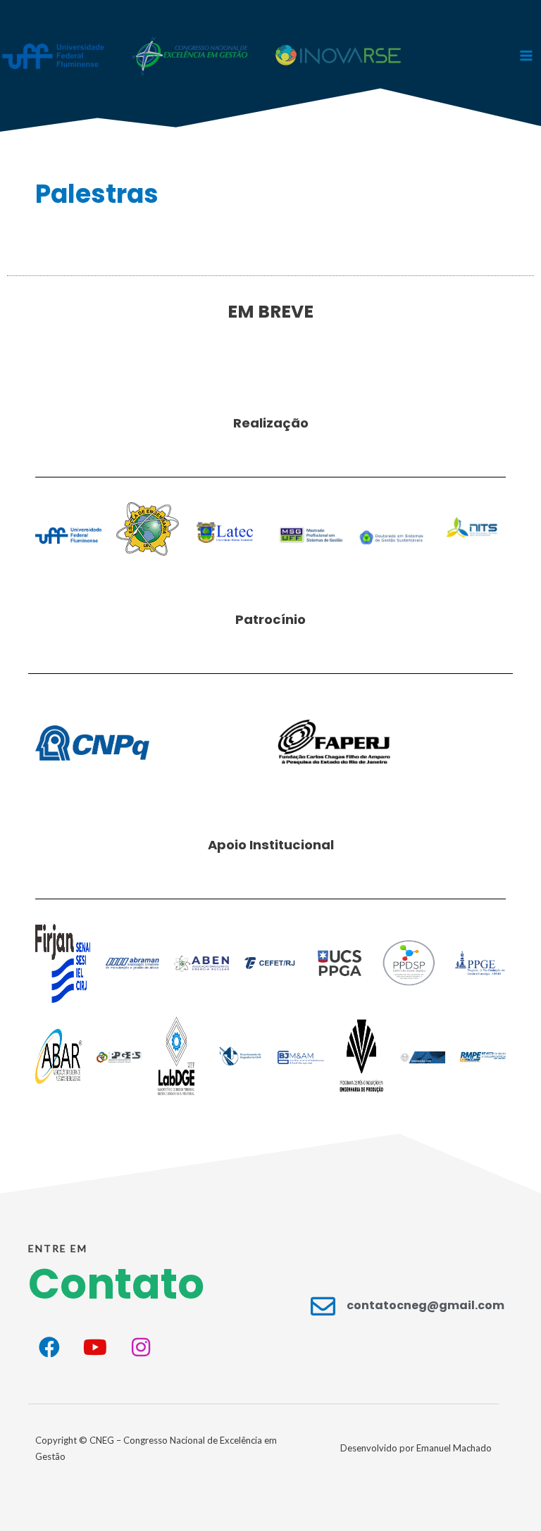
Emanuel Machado (454, 1448)
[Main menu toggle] (526, 55)
